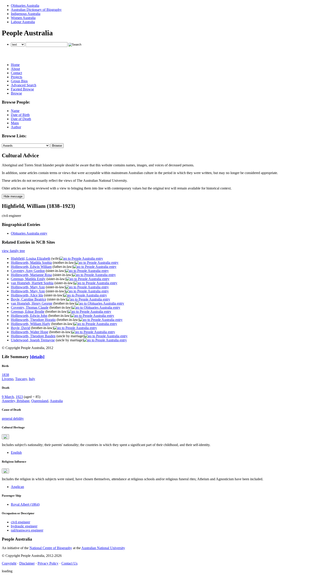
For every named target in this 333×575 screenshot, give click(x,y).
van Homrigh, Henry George (31, 303)
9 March (8, 397)
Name (15, 111)
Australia (56, 401)
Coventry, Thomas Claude (29, 307)
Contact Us (69, 563)
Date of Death (21, 119)
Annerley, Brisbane (15, 401)
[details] (37, 356)
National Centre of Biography (50, 548)
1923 (19, 397)
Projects (16, 77)
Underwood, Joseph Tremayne (33, 340)
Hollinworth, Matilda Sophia (31, 262)
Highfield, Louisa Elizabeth (30, 258)
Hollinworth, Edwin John (29, 316)
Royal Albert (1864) (25, 504)
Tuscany (21, 379)
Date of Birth (20, 115)
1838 (5, 375)
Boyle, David (20, 328)
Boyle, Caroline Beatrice (28, 299)
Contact (16, 73)
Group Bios (19, 81)
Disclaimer (27, 563)
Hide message (13, 196)
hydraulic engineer (24, 526)
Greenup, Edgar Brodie (27, 311)
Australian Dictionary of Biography (36, 10)
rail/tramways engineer (27, 530)
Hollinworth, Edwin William (31, 267)
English (16, 452)
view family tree (13, 251)
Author (16, 127)
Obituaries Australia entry (29, 233)
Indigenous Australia (25, 14)
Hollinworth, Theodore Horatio (33, 320)
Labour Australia (23, 22)
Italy (32, 379)
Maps (15, 123)
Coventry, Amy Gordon (28, 271)
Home (15, 65)
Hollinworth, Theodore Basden (33, 336)
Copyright (9, 563)
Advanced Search (23, 85)
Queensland (39, 401)
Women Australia (23, 18)
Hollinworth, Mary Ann (28, 287)
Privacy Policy (48, 563)
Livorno (7, 379)
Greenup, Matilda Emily (28, 279)
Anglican (17, 487)
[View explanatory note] (5, 436)
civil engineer (20, 522)
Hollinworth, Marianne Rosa (31, 275)
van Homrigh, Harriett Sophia (32, 283)
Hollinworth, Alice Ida (27, 295)
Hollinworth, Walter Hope (29, 332)
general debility (13, 418)
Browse (16, 93)
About (15, 69)
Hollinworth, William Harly (30, 324)
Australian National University (103, 548)
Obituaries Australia (25, 5)
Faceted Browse (22, 89)
